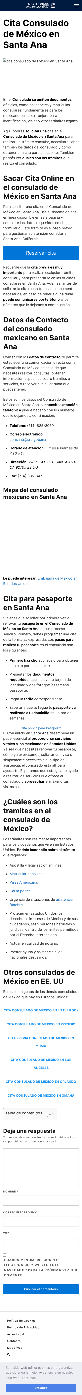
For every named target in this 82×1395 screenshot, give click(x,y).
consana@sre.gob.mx (28, 439)
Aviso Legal (15, 1334)
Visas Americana (23, 882)
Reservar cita (41, 253)
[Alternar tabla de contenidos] (48, 1113)
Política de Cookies (21, 1320)
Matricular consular (26, 874)
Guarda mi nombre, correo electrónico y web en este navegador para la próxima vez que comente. (41, 1267)
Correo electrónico (21, 1212)
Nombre (10, 1191)
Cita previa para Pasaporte (41, 728)
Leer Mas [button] (29, 1378)
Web (6, 1233)
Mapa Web (15, 1347)
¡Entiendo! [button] (41, 1387)
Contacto (14, 1341)
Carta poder (20, 891)
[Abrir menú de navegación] (8, 1354)
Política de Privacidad (23, 1327)
